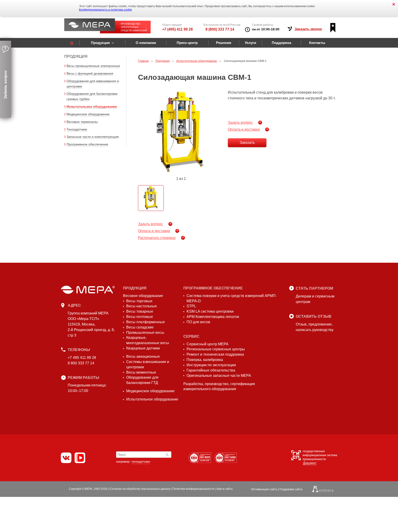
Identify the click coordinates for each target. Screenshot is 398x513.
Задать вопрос (240, 122)
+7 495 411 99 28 (82, 358)
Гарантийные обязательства (211, 370)
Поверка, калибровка (205, 360)
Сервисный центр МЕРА (207, 344)
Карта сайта (225, 488)
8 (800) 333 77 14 (219, 29)
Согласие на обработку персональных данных (139, 488)
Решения (223, 43)
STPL (191, 306)
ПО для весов (198, 322)
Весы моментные (141, 372)
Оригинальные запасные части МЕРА (219, 376)
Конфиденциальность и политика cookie (105, 9)
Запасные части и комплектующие (93, 136)
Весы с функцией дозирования (90, 73)
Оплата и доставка (244, 129)
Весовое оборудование (143, 296)
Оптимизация (264, 489)
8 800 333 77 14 (81, 363)
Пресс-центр (187, 43)
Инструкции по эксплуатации (211, 365)
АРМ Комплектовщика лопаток (213, 317)
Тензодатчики (77, 129)
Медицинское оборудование (88, 114)
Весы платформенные (145, 322)
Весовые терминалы (82, 122)
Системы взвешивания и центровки (147, 364)
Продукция (100, 43)
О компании (146, 43)
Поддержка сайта (290, 489)
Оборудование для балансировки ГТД (142, 380)
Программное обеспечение (87, 144)
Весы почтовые (139, 317)
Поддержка (281, 43)
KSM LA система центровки (210, 311)
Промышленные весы (145, 332)
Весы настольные (141, 306)
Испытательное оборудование (92, 106)
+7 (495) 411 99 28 (177, 29)
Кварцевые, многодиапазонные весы (147, 340)
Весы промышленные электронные (93, 66)
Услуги (250, 43)
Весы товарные (139, 311)
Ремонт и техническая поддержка (215, 354)
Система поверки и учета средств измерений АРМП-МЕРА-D (232, 298)
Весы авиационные (143, 356)
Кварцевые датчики (143, 348)
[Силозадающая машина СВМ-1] (181, 132)
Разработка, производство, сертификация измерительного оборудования (219, 386)
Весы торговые (139, 301)
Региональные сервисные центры (216, 349)
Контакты (317, 43)
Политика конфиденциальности (193, 488)
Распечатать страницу (157, 238)
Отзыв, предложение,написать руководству (315, 327)
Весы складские (140, 327)
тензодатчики (140, 461)
